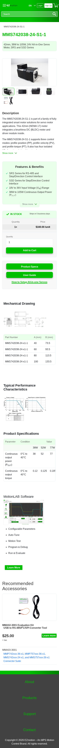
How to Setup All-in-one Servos (29, 282)
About (29, 681)
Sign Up (48, 6)
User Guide (29, 275)
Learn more (49, 635)
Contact (29, 729)
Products (29, 697)
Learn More (13, 567)
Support (29, 713)
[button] (8, 91)
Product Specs (29, 266)
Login (40, 6)
